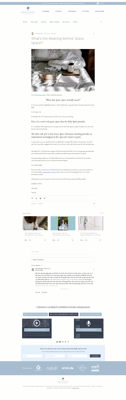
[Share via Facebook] (32, 198)
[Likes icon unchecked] (36, 292)
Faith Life (43, 22)
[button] (72, 11)
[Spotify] (57, 356)
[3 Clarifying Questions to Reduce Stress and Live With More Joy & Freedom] (90, 223)
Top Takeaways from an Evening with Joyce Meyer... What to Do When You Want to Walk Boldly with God (35, 234)
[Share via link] (45, 198)
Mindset (75, 22)
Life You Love (66, 22)
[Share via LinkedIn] (40, 198)
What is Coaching (54, 22)
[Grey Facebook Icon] (68, 356)
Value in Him (34, 22)
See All (101, 213)
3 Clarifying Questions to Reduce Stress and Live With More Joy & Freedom (90, 234)
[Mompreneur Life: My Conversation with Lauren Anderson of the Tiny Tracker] (63, 223)
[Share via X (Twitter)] (36, 198)
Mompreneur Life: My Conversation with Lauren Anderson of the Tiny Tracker (62, 234)
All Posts (25, 22)
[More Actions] (94, 269)
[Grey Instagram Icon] (62, 356)
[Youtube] (60, 356)
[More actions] (94, 33)
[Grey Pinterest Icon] (65, 356)
